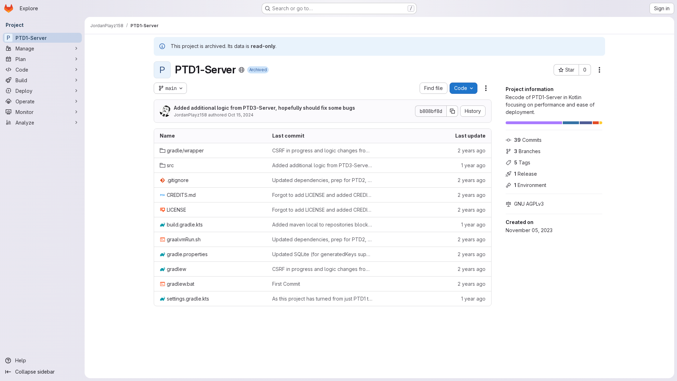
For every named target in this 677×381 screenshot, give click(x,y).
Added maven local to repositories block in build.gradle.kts (322, 225)
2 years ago (472, 150)
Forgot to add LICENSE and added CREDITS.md (322, 195)
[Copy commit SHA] (452, 111)
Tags (522, 162)
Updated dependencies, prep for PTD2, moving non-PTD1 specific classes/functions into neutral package (322, 180)
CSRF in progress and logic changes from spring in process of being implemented (322, 150)
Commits (528, 140)
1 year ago (473, 165)
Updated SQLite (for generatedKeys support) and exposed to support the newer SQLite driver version (322, 254)
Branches (527, 151)
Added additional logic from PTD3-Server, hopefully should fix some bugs (264, 108)
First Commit (286, 284)
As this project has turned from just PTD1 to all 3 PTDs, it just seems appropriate (322, 299)
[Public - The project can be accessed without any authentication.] (241, 70)
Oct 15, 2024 (241, 114)
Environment (530, 185)
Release (525, 174)
